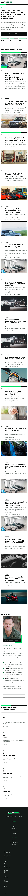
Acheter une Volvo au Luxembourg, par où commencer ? (14, 246)
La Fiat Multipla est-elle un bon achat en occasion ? (15, 430)
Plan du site (14, 844)
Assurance (14, 830)
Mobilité (14, 833)
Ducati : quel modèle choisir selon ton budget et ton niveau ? (15, 578)
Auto (14, 824)
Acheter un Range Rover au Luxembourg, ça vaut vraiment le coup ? (16, 103)
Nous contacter (13, 33)
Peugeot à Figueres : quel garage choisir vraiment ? (14, 393)
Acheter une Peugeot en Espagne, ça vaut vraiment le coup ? (16, 503)
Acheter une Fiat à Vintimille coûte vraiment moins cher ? (15, 174)
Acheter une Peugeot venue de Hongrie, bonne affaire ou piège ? (16, 139)
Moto (14, 826)
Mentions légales (14, 842)
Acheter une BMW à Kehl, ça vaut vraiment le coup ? (15, 284)
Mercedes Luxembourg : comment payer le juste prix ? (15, 466)
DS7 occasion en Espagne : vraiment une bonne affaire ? (15, 321)
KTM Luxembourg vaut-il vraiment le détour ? (16, 357)
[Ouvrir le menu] (25, 2)
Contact (14, 840)
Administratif (14, 828)
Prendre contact (13, 696)
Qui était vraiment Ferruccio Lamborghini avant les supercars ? (15, 541)
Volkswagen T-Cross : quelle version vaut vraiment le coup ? (14, 210)
